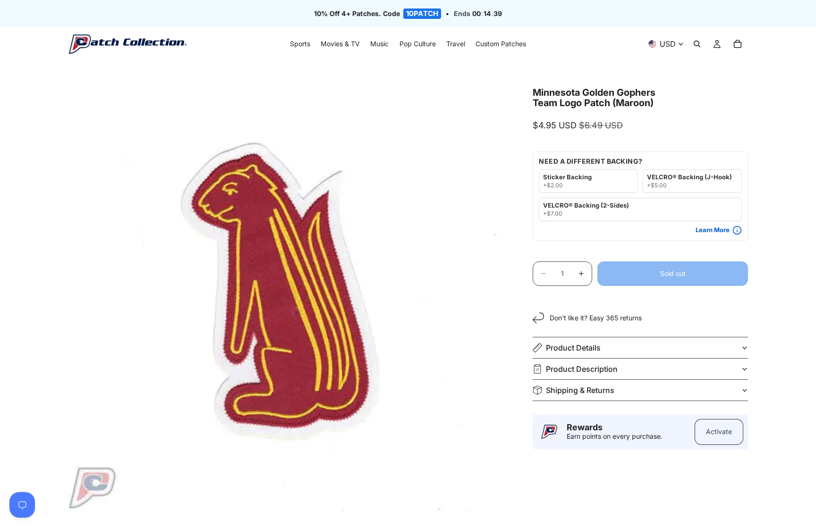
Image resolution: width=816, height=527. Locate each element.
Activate (719, 431)
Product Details (573, 347)
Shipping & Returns (580, 390)
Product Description (582, 369)
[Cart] (737, 44)
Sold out (673, 273)
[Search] (697, 44)
